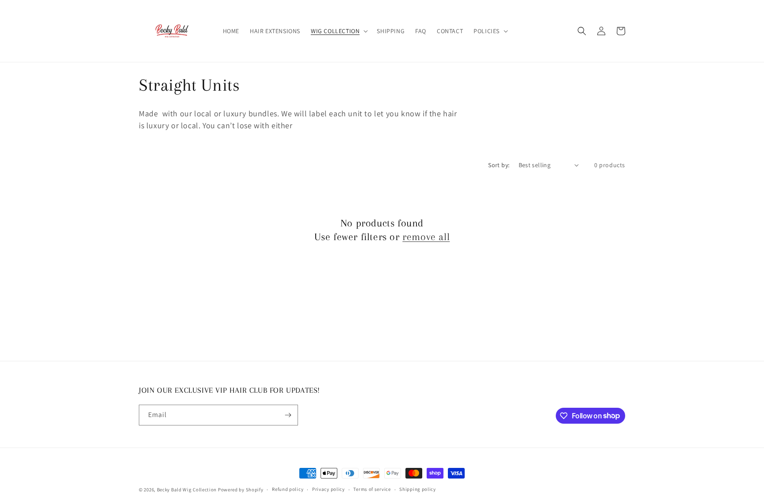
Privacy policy (328, 489)
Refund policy (287, 489)
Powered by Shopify (241, 489)
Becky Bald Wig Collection (187, 489)
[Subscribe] (288, 415)
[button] (338, 31)
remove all (426, 236)
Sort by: (498, 165)
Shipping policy (417, 489)
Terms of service (371, 489)
